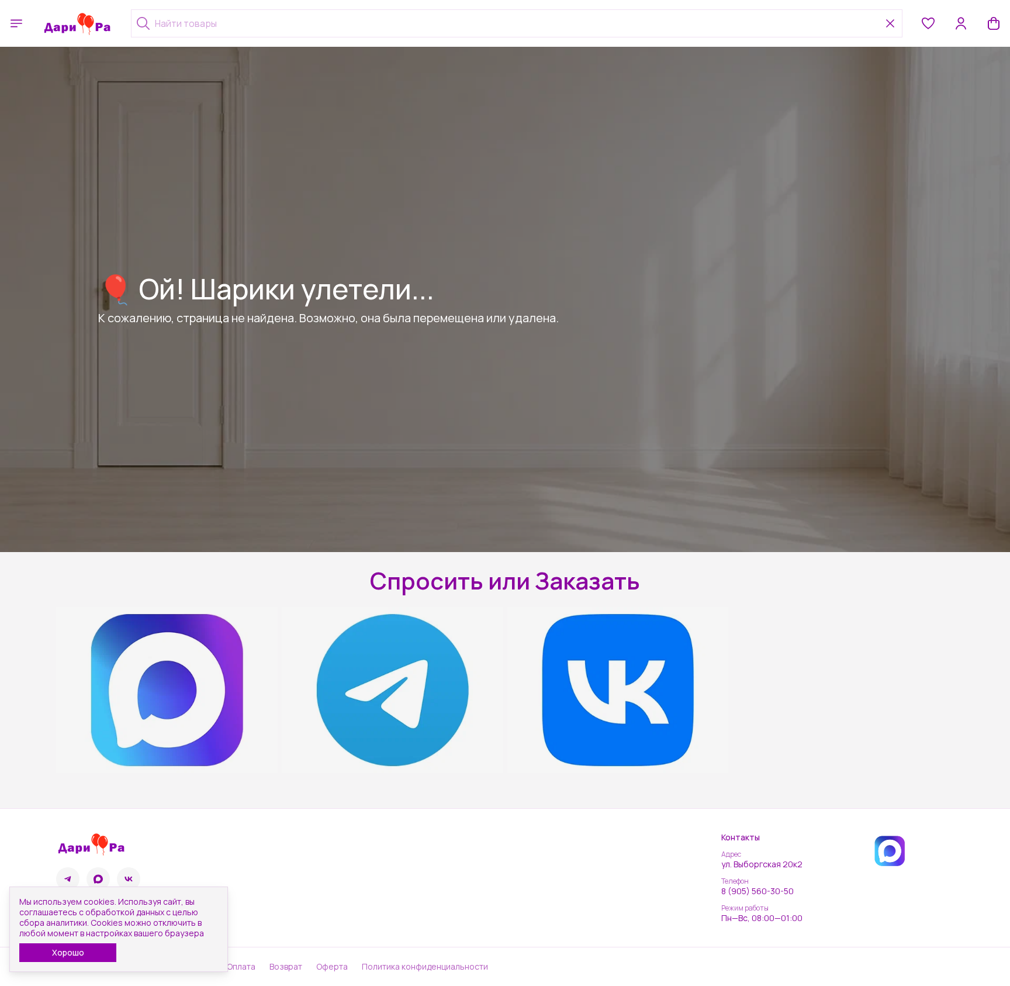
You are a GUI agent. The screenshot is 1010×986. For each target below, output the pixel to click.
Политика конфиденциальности (425, 966)
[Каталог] (16, 23)
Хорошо (68, 952)
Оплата (241, 966)
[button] (928, 23)
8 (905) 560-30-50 (757, 891)
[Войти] (961, 23)
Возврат (285, 966)
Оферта (332, 966)
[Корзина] (994, 23)
